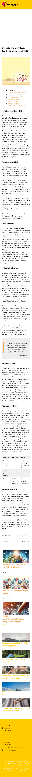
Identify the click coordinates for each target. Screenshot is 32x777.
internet (28, 541)
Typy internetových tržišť (16, 95)
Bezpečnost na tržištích (16, 103)
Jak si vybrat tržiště (14, 101)
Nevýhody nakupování (15, 99)
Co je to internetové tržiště (17, 92)
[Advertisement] (16, 25)
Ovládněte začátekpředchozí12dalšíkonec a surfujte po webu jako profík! (13, 619)
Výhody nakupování (15, 97)
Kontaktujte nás (22, 535)
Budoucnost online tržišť (16, 105)
